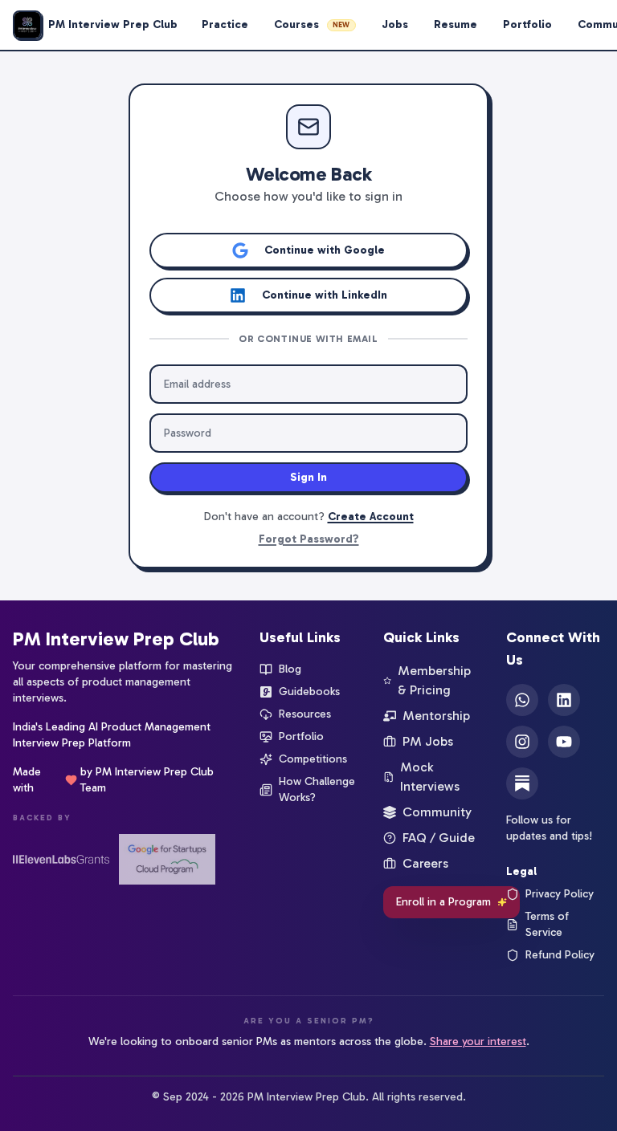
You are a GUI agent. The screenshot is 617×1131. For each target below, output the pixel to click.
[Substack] (522, 783)
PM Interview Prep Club (116, 638)
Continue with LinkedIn (324, 295)
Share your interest (478, 1041)
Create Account (371, 516)
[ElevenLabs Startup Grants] (61, 859)
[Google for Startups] (167, 859)
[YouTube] (564, 742)
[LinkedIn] (564, 700)
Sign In (308, 477)
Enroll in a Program (443, 902)
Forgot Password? (309, 539)
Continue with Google (324, 250)
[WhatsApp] (522, 700)
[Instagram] (522, 742)
